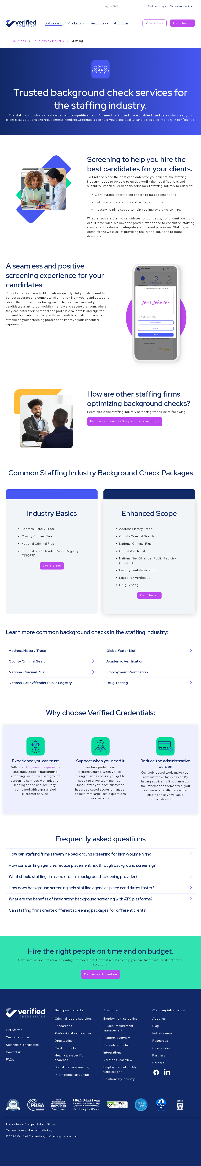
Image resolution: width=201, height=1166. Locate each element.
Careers (158, 1063)
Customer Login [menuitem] (157, 6)
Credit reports (65, 1048)
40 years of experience (43, 767)
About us (159, 1019)
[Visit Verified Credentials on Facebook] (156, 1074)
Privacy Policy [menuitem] (14, 1124)
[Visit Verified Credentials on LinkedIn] (167, 1075)
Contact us (154, 23)
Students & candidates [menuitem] (182, 6)
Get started (182, 23)
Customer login (17, 1037)
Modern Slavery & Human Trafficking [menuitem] (29, 1130)
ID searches (63, 1026)
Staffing (77, 41)
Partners (158, 1055)
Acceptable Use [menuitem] (35, 1124)
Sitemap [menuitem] (52, 1124)
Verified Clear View (117, 1060)
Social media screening (72, 1067)
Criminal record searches (73, 1019)
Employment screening (121, 1019)
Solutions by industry (49, 41)
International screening (72, 1075)
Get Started (52, 565)
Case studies (162, 1048)
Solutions (19, 41)
